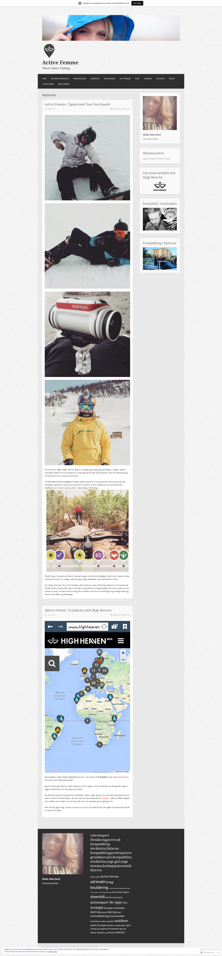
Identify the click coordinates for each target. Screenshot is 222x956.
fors (125, 902)
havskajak (108, 908)
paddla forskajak (98, 925)
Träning (148, 79)
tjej (120, 929)
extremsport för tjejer (106, 902)
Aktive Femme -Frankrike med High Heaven (78, 610)
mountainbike (116, 916)
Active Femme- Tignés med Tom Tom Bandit (77, 104)
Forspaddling (79, 79)
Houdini (105, 798)
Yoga (137, 79)
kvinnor (104, 912)
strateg (93, 929)
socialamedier (119, 925)
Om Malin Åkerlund (60, 79)
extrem (108, 897)
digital (126, 892)
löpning (111, 912)
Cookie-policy (52, 952)
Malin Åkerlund (152, 134)
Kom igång (137, 3)
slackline (109, 925)
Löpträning (125, 79)
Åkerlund (112, 932)
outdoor (121, 921)
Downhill (95, 79)
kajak (122, 908)
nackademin (95, 921)
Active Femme (60, 63)
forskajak (96, 908)
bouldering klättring (104, 892)
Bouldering (109, 79)
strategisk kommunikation (108, 929)
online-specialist (107, 921)
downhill (97, 897)
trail (124, 929)
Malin (119, 912)
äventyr (120, 932)
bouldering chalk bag (115, 888)
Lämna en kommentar (121, 109)
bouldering (99, 887)
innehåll (116, 908)
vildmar (93, 932)
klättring (95, 912)
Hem (44, 79)
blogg (109, 882)
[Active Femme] (111, 40)
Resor (172, 79)
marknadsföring (99, 916)
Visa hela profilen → (152, 139)
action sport (95, 877)
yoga (106, 933)
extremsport (117, 897)
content (120, 892)
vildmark (100, 932)
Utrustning (48, 84)
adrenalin (98, 882)
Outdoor (160, 79)
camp (113, 892)
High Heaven (64, 84)
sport (128, 925)
